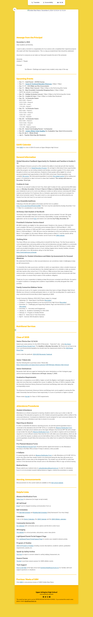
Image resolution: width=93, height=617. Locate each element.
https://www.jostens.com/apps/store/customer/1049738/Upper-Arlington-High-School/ (43, 365)
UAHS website (60, 235)
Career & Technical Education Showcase (38, 84)
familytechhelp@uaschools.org (49, 568)
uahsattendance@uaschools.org (48, 468)
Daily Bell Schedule (24, 512)
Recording (48, 300)
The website (20, 532)
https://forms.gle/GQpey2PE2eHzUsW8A (29, 206)
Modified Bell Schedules (40, 512)
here (35, 218)
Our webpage (20, 526)
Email (18, 506)
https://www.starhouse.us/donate (27, 252)
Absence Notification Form (64, 428)
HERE (21, 147)
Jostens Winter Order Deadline (35, 131)
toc (15, 9)
